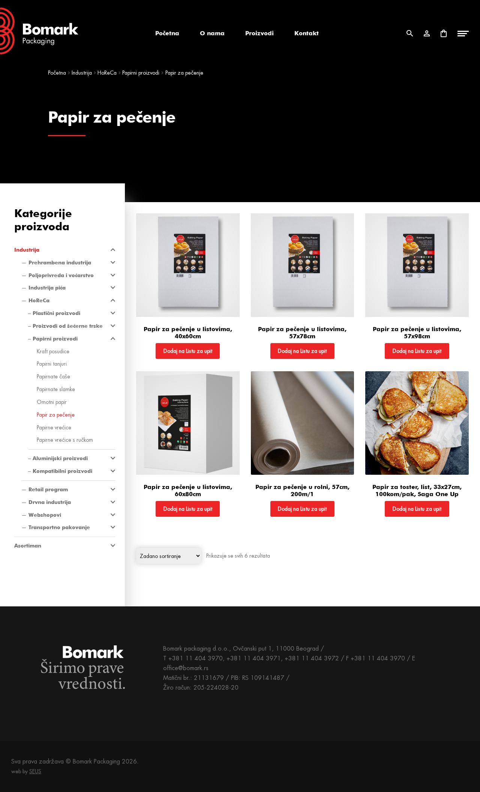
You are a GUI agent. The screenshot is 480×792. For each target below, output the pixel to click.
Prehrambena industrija (59, 263)
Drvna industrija (49, 502)
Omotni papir (52, 402)
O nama (212, 33)
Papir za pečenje (56, 414)
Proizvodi (259, 33)
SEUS (35, 771)
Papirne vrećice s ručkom (65, 439)
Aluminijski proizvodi (60, 458)
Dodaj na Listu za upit (188, 351)
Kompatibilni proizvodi (62, 471)
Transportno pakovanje (59, 527)
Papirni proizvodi (140, 72)
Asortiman (27, 546)
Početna (167, 33)
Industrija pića (47, 288)
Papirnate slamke (56, 389)
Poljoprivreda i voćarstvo (61, 275)
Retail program (48, 489)
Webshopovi (44, 515)
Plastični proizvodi (56, 313)
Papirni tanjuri (52, 363)
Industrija (82, 72)
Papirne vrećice (54, 427)
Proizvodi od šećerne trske (68, 326)
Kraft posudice (53, 351)
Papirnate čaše (53, 376)
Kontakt (306, 33)
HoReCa (107, 72)
